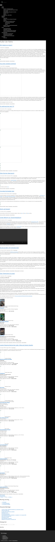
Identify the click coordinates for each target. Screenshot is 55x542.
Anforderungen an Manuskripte (9, 22)
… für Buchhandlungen (5, 503)
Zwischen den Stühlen (6, 26)
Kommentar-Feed (5, 537)
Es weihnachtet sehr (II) (7, 106)
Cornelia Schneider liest (7, 191)
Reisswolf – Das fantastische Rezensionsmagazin (10, 25)
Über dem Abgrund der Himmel (10, 196)
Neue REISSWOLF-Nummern (7, 518)
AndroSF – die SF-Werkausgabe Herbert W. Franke (10, 9)
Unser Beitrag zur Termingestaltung (10, 217)
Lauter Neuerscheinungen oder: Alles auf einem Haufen (16, 345)
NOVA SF (14, 342)
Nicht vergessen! (5, 209)
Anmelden (4, 535)
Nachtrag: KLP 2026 (5, 517)
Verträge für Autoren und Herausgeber (8, 35)
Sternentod (8, 223)
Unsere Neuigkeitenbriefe (7, 28)
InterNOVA (4, 20)
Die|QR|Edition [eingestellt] (7, 29)
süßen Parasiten (13, 180)
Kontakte (6, 24)
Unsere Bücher (12, 61)
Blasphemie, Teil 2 (5, 512)
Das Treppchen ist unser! (7, 273)
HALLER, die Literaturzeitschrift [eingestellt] (9, 31)
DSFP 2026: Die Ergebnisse (6, 516)
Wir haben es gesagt (6, 45)
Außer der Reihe (2, 61)
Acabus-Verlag (19, 226)
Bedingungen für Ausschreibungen (8, 33)
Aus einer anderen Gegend (8, 63)
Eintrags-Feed (5, 536)
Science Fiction (18, 342)
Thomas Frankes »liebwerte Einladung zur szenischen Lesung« (12, 509)
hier (8, 186)
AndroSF (1, 342)
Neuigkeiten (7, 61)
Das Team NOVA (7, 23)
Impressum (3, 36)
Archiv (3, 27)
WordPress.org (5, 538)
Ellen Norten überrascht (7, 173)
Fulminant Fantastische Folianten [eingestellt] (9, 30)
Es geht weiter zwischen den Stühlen (8, 511)
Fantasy (7, 170)
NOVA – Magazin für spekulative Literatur (9, 21)
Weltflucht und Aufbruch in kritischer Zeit (9, 519)
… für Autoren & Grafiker (6, 504)
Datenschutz (5, 37)
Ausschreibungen (4, 32)
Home (3, 6)
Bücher (3, 7)
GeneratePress (15, 540)
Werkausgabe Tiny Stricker (19, 270)
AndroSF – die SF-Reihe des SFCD (8, 8)
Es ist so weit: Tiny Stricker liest (9, 247)
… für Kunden (4, 502)
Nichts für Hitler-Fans (5, 510)
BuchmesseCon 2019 (34, 221)
